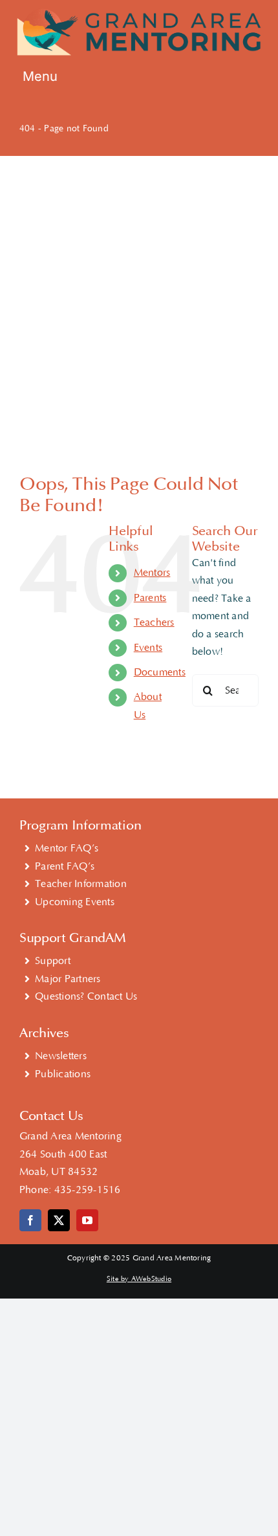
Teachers (154, 622)
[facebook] (30, 1220)
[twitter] (59, 1220)
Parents (150, 598)
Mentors (152, 572)
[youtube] (87, 1220)
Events (148, 647)
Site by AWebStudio (139, 1279)
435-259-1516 (87, 1190)
